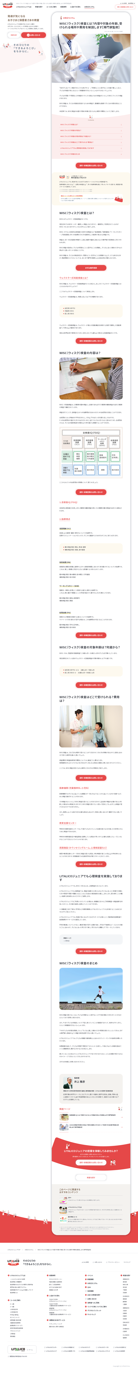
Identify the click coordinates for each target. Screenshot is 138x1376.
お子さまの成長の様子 (55, 1287)
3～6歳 (12, 1307)
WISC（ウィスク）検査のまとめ (70, 154)
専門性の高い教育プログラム (18, 1287)
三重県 (125, 1304)
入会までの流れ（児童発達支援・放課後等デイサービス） (60, 1305)
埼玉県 (125, 1287)
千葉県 (125, 1290)
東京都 (125, 1282)
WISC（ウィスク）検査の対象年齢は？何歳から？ (75, 136)
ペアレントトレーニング (55, 1324)
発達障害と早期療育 (16, 1282)
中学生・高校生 (14, 1315)
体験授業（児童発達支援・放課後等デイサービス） (60, 1313)
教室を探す (126, 1275)
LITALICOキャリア (51, 1351)
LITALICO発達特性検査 (87, 1351)
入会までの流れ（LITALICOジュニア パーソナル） (58, 1300)
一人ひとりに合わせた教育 (17, 1279)
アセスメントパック (15, 1331)
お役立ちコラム (92, 1283)
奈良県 (125, 1319)
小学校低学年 (14, 1309)
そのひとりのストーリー (55, 1279)
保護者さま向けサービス (57, 1320)
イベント (90, 1275)
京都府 (125, 1316)
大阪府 (125, 1311)
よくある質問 (123, 3)
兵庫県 (125, 1313)
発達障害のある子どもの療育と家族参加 (21, 1285)
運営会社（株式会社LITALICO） (18, 1356)
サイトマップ (127, 1262)
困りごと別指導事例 (54, 1285)
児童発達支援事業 (15, 1323)
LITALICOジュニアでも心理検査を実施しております (77, 148)
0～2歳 (12, 1304)
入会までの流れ (54, 1296)
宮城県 (125, 1325)
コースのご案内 (15, 1300)
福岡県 (125, 1338)
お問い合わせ (98, 1262)
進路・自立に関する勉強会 (56, 1327)
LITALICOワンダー (51, 1347)
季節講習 (12, 1336)
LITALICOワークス (103, 1347)
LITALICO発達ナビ (68, 1347)
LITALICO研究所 (120, 1351)
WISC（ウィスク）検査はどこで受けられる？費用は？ (76, 142)
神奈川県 (125, 1285)
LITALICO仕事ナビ (120, 1347)
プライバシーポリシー (114, 1262)
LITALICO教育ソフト (69, 1351)
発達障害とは (131, 3)
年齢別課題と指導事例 (55, 1282)
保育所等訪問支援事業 (16, 1328)
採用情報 (90, 1291)
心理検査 (66, 941)
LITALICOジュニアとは (17, 1275)
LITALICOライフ (85, 1347)
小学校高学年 (14, 1312)
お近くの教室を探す (93, 1295)
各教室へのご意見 (93, 1303)
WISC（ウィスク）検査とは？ (69, 124)
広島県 (125, 1331)
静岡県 (125, 1302)
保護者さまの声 (53, 1290)
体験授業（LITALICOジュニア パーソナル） (58, 1309)
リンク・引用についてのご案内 (97, 1307)
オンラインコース (14, 1317)
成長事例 (52, 1275)
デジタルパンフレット (94, 1310)
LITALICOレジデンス (104, 1351)
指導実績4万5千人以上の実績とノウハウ (21, 1290)
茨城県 (125, 1293)
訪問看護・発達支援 (15, 1320)
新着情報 (90, 1279)
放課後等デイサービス (16, 1325)
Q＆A (89, 1287)
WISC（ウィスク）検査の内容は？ (70, 130)
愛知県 (125, 1299)
